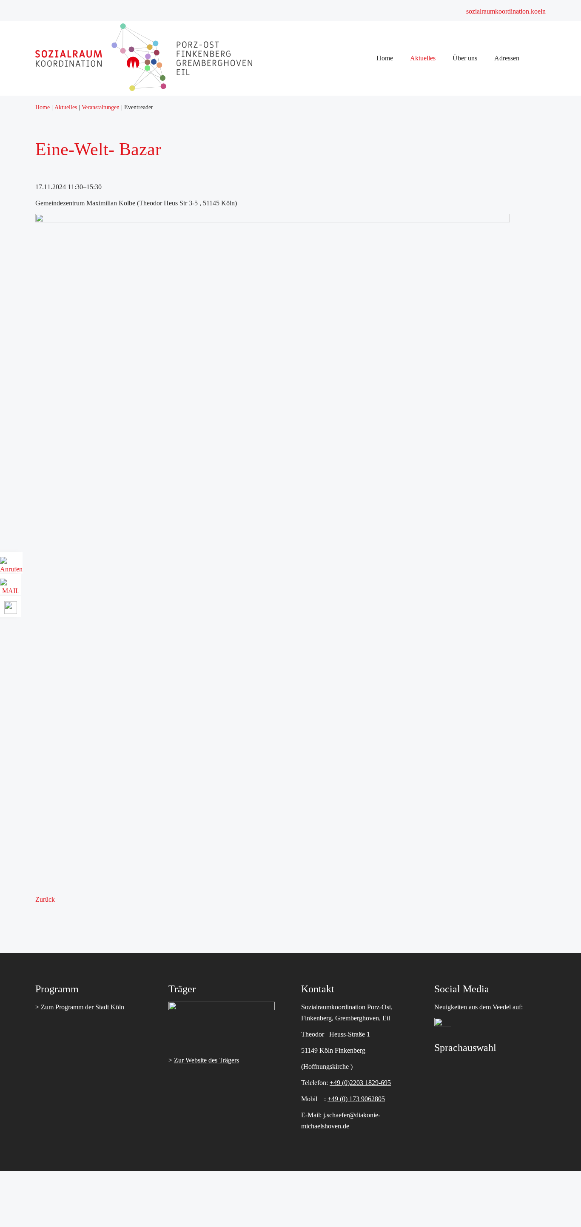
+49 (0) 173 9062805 (356, 1098)
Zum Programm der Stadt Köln (82, 1007)
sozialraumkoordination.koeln (506, 11)
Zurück (45, 899)
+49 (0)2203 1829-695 (360, 1082)
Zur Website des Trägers (206, 1060)
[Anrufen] (11, 566)
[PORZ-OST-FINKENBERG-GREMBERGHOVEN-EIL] (143, 88)
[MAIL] (10, 587)
